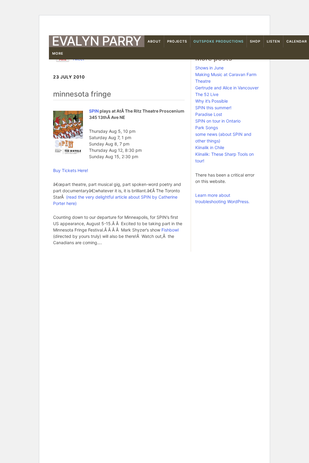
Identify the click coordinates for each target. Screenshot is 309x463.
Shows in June (209, 67)
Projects (177, 41)
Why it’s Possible (211, 101)
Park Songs (206, 127)
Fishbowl (170, 229)
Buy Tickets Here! (70, 170)
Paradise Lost (208, 114)
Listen (273, 41)
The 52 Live (206, 94)
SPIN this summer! (213, 107)
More (57, 53)
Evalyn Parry (96, 41)
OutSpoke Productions (218, 41)
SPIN (94, 110)
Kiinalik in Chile (209, 147)
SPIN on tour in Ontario (218, 120)
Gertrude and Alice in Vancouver (227, 87)
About (154, 41)
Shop (255, 41)
